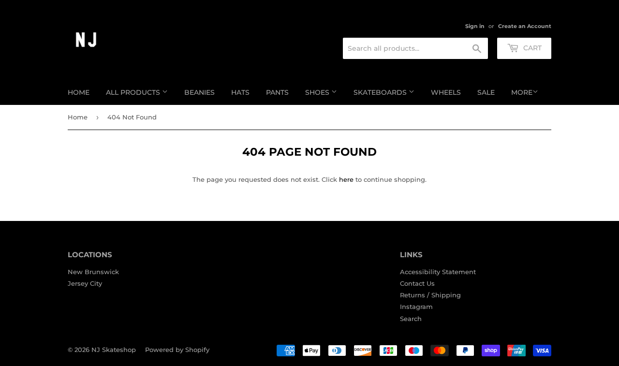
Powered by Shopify (177, 349)
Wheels (446, 92)
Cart (531, 48)
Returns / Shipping (430, 295)
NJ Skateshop (113, 349)
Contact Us (417, 283)
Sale (486, 92)
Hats (240, 92)
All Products (134, 92)
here (346, 179)
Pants (277, 92)
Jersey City (85, 283)
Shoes (318, 92)
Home (78, 92)
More (521, 92)
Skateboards (381, 92)
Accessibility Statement (438, 272)
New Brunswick (93, 272)
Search (411, 318)
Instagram (416, 306)
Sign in (475, 26)
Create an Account (524, 26)
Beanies (199, 92)
